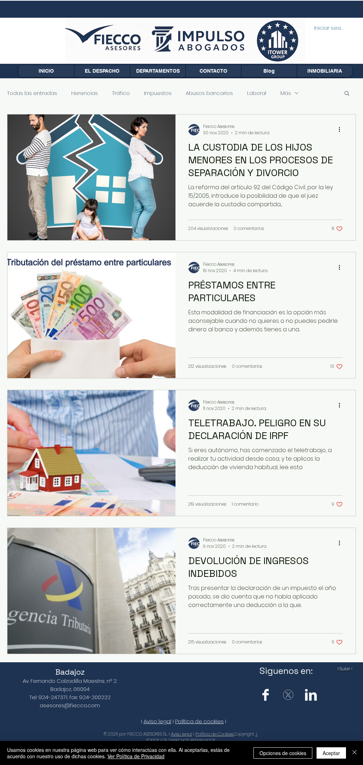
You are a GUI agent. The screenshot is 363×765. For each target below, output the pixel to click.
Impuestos (158, 93)
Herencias (84, 93)
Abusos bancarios (209, 93)
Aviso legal (157, 721)
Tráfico (121, 93)
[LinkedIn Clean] (311, 695)
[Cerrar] (354, 753)
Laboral (256, 93)
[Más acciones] (341, 129)
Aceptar (331, 752)
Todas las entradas (32, 93)
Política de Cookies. (214, 734)
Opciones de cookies (282, 752)
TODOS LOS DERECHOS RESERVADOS (180, 740)
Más (285, 93)
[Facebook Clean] (265, 695)
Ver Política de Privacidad (135, 756)
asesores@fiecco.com (70, 705)
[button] (157, 71)
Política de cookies (199, 721)
